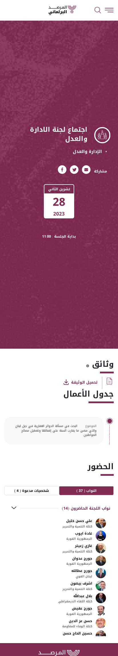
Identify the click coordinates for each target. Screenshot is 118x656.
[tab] (59, 508)
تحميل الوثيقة (84, 382)
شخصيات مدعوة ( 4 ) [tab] (31, 491)
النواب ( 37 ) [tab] (86, 491)
